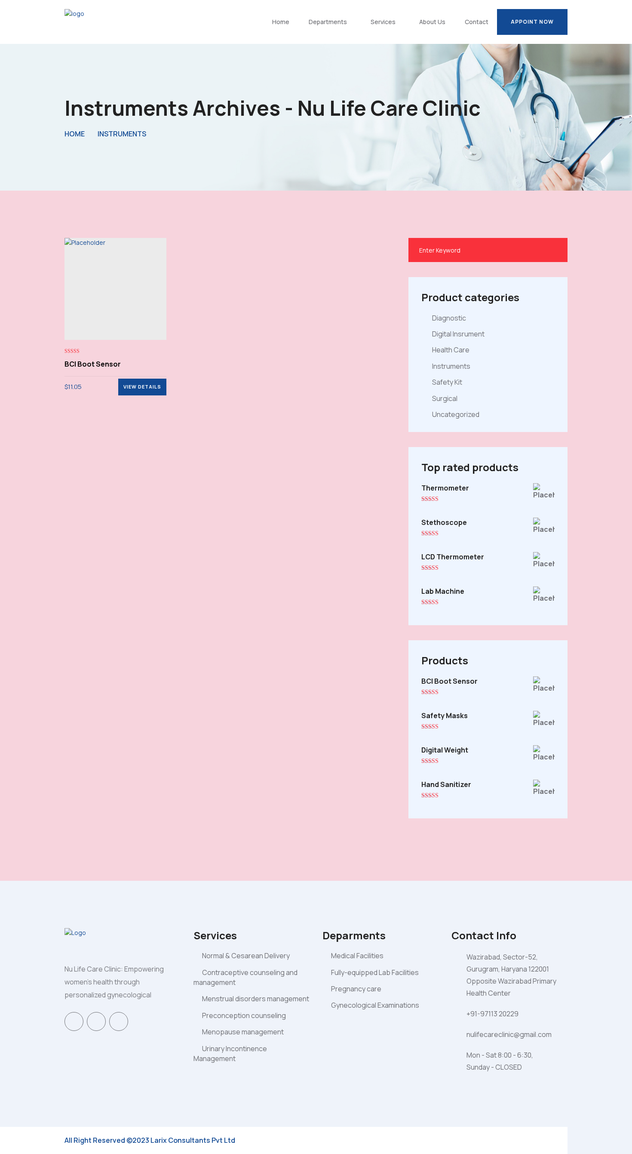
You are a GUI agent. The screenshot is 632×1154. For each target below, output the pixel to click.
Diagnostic (449, 318)
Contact (476, 22)
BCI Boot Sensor (92, 364)
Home (280, 22)
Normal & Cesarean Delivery (246, 955)
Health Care (450, 350)
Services (383, 22)
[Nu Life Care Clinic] (96, 21)
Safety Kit (447, 382)
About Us (432, 22)
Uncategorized (455, 414)
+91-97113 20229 (492, 1013)
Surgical (444, 398)
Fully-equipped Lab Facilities (375, 972)
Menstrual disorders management (255, 998)
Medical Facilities (357, 955)
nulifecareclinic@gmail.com (509, 1034)
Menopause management (243, 1032)
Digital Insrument (458, 334)
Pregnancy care (356, 989)
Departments (328, 22)
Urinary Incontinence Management (230, 1053)
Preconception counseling (244, 1015)
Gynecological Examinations (375, 1005)
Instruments (122, 134)
